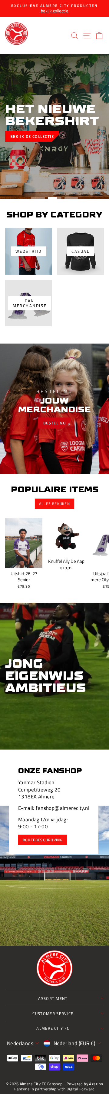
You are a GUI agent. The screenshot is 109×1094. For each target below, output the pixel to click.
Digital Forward (81, 1089)
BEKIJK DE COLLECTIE (32, 136)
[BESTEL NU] (54, 409)
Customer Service (52, 1013)
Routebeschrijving (42, 840)
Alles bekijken (54, 503)
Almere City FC (53, 1028)
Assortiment (53, 998)
